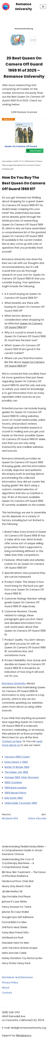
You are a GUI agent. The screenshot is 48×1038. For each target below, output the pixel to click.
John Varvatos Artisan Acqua (19, 948)
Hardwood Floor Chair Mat (18, 881)
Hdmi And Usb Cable (14, 953)
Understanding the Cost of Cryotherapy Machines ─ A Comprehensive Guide (18, 863)
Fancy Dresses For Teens (16, 907)
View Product (36, 150)
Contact (7, 992)
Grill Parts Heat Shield (14, 927)
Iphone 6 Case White (14, 901)
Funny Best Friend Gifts (15, 932)
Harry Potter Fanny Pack (16, 963)
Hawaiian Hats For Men (15, 943)
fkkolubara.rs (23, 1035)
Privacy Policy (10, 982)
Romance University (14, 683)
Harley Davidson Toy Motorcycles (22, 958)
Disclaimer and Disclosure (17, 977)
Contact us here (12, 741)
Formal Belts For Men (14, 922)
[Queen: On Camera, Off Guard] (24, 133)
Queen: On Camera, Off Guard (21, 146)
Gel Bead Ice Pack (12, 937)
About (5, 987)
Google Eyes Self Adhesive (18, 917)
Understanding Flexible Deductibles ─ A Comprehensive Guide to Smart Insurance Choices (24, 850)
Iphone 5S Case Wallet (15, 912)
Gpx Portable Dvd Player (16, 896)
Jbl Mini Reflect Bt (12, 891)
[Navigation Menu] (43, 6)
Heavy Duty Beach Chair (16, 886)
